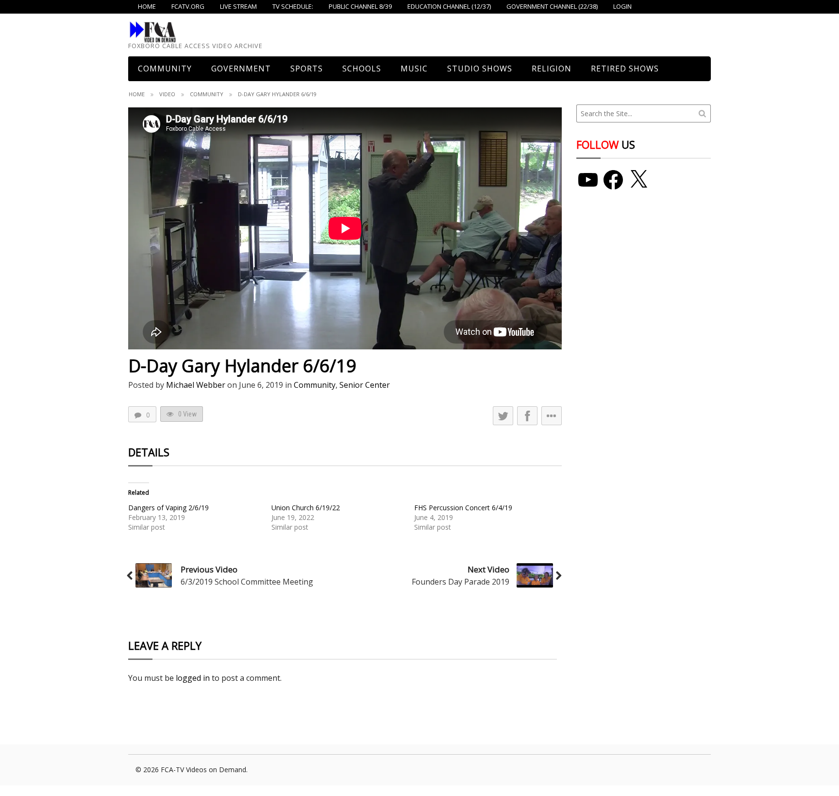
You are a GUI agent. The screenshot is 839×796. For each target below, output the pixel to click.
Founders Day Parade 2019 (460, 581)
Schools (361, 68)
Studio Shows (479, 68)
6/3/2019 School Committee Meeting (247, 581)
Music (414, 68)
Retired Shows (625, 68)
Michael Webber (195, 385)
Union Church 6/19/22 (305, 507)
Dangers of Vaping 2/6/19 (168, 507)
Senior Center (364, 385)
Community (206, 94)
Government (241, 68)
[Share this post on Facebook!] (527, 415)
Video (167, 94)
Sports (306, 68)
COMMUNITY (165, 68)
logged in (193, 678)
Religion (551, 68)
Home (137, 94)
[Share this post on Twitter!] (503, 415)
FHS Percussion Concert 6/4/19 (463, 507)
